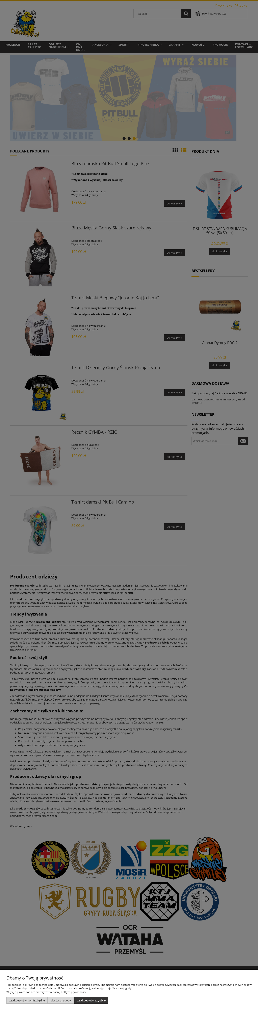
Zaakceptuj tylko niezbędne (27, 1000)
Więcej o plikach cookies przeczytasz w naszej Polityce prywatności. (46, 992)
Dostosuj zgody (61, 1000)
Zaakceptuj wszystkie (91, 1000)
